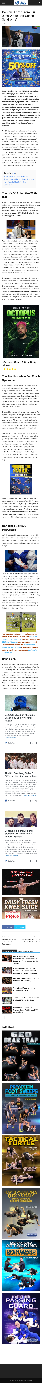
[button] (3, 2)
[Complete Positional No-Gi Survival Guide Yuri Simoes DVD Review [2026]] (7, 1009)
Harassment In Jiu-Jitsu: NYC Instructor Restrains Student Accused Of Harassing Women (25, 970)
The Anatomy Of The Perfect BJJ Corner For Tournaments (10, 942)
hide (13, 173)
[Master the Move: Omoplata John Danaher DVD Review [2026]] (7, 980)
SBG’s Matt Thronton (9, 642)
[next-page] (6, 1017)
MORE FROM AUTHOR (25, 951)
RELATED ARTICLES (9, 951)
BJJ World (6, 23)
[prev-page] (3, 1017)
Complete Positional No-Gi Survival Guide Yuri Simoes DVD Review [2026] (25, 1010)
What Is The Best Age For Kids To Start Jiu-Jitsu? (31, 941)
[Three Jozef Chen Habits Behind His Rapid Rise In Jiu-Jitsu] (7, 1000)
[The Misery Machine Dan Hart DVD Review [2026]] (7, 990)
